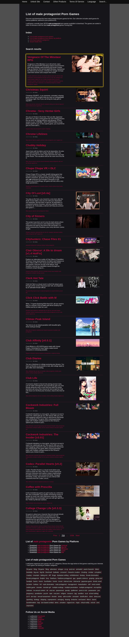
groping (91, 578)
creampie (36, 575)
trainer (94, 599)
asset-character (89, 569)
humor (55, 581)
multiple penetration (71, 587)
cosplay (29, 575)
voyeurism (29, 605)
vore (97, 602)
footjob (42, 578)
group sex (99, 578)
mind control (96, 584)
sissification (84, 596)
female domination (92, 575)
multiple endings (57, 587)
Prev (55, 535)
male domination (48, 584)
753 (63, 535)
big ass (36, 572)
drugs (54, 575)
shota (60, 596)
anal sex (72, 569)
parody (67, 590)
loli (41, 584)
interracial (76, 581)
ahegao (60, 569)
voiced (93, 602)
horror (41, 581)
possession (92, 590)
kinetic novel (97, 581)
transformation (31, 602)
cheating (84, 572)
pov (98, 590)
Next (78, 535)
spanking (29, 599)
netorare (29, 590)
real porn (57, 593)
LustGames (37, 616)
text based (82, 599)
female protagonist (32, 578)
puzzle (46, 593)
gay (74, 578)
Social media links (36, 42)
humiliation (47, 581)
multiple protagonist (85, 587)
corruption (97, 572)
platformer (74, 590)
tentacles (74, 599)
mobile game (30, 587)
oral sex (52, 590)
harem (35, 581)
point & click (83, 590)
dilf (50, 575)
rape (50, 593)
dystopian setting (62, 575)
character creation (74, 572)
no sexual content (39, 590)
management (72, 584)
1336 (72, 535)
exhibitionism (74, 575)
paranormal (60, 590)
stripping (43, 599)
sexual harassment (44, 596)
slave (91, 596)
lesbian (35, 584)
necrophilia (97, 587)
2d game (29, 569)
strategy (36, 599)
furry (47, 578)
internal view (68, 581)
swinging (61, 599)
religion (63, 593)
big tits (42, 572)
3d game (41, 569)
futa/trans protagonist (65, 578)
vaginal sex (71, 602)
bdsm (97, 569)
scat (86, 593)
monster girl (47, 587)
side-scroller (67, 596)
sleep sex (97, 596)
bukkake (56, 572)
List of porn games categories (39, 40)
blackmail (49, 572)
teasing (67, 599)
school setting (93, 593)
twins (56, 602)
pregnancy (30, 593)
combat (90, 572)
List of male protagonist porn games (41, 36)
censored (63, 572)
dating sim (44, 575)
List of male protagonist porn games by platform (45, 38)
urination (63, 602)
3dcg (47, 569)
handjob (29, 581)
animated (79, 569)
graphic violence (82, 578)
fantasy (82, 575)
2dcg (35, 569)
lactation (29, 584)
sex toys (33, 596)
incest (60, 581)
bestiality (29, 572)
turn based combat (47, 602)
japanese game (86, 581)
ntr (47, 590)
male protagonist (61, 584)
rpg (75, 593)
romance (70, 593)
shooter (54, 596)
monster (39, 587)
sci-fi (28, 596)
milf (89, 584)
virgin (78, 602)
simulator (76, 596)
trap (38, 602)
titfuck (89, 599)
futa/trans (53, 578)
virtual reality (85, 602)
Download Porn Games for (48, 545)
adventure (53, 569)
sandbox (81, 593)
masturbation (82, 584)
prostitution (38, 593)
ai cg (66, 569)
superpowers (52, 599)
